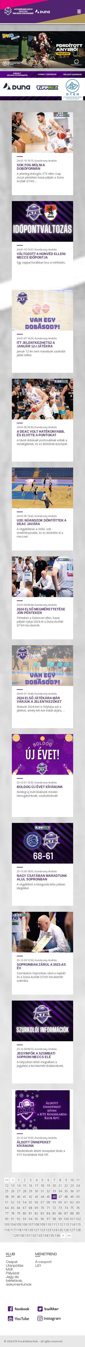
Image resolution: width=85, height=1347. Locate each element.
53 (18, 1202)
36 (72, 1191)
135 (51, 1235)
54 (24, 1202)
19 (48, 1185)
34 (60, 1191)
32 (48, 1191)
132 (33, 1235)
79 (18, 1213)
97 (48, 1219)
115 (77, 1224)
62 (72, 1202)
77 (6, 1213)
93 (24, 1219)
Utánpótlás (14, 1265)
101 (72, 1219)
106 (24, 1224)
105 (18, 1224)
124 (54, 1230)
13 (12, 1185)
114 (72, 1224)
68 (30, 1208)
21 (60, 1185)
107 (30, 1224)
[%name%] (42, 152)
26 (12, 1191)
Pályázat (12, 1273)
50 (78, 1197)
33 (54, 1191)
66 (18, 1208)
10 (72, 1180)
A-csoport (43, 1262)
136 (57, 1235)
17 (36, 1185)
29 (30, 1191)
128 (77, 1230)
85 (54, 1213)
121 (36, 1230)
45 (48, 1197)
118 (18, 1230)
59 (54, 1202)
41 (24, 1197)
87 (66, 1213)
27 (18, 1191)
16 (30, 1185)
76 (78, 1208)
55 (30, 1202)
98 (54, 1219)
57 (42, 1202)
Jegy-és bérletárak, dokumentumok (18, 1280)
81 (30, 1213)
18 (42, 1185)
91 (12, 1219)
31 (42, 1191)
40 (18, 1197)
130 (21, 1235)
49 (72, 1197)
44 (42, 1197)
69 (36, 1208)
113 (66, 1224)
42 (30, 1197)
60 (60, 1202)
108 (36, 1224)
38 (6, 1197)
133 (39, 1235)
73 (60, 1208)
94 (30, 1219)
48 (66, 1197)
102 (77, 1219)
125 (60, 1230)
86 (60, 1213)
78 (12, 1213)
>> (69, 1235)
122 (42, 1230)
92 (18, 1219)
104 (12, 1224)
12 (6, 1185)
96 (42, 1219)
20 (54, 1185)
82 (36, 1213)
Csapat (12, 1262)
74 (66, 1208)
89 (78, 1213)
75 (72, 1208)
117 (12, 1230)
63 (78, 1202)
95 (36, 1219)
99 (60, 1219)
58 (48, 1202)
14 (18, 1185)
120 (30, 1230)
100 (66, 1219)
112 (60, 1224)
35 (66, 1191)
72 (54, 1208)
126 (66, 1230)
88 (72, 1213)
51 (6, 1202)
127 (72, 1230)
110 (48, 1224)
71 (48, 1208)
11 (78, 1180)
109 (42, 1224)
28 (24, 1191)
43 (36, 1197)
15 (24, 1185)
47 (60, 1197)
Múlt (9, 1269)
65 (12, 1208)
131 (27, 1235)
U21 (38, 1265)
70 (42, 1208)
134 (45, 1235)
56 (36, 1202)
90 (6, 1219)
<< (6, 1180)
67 (24, 1208)
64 (6, 1208)
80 (24, 1213)
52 (12, 1202)
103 (6, 1224)
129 (15, 1235)
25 (6, 1191)
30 (36, 1191)
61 (66, 1202)
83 (42, 1213)
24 (78, 1185)
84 (48, 1213)
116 (6, 1230)
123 (48, 1230)
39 (12, 1197)
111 (54, 1224)
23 (72, 1185)
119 (24, 1230)
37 (78, 1191)
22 (66, 1185)
